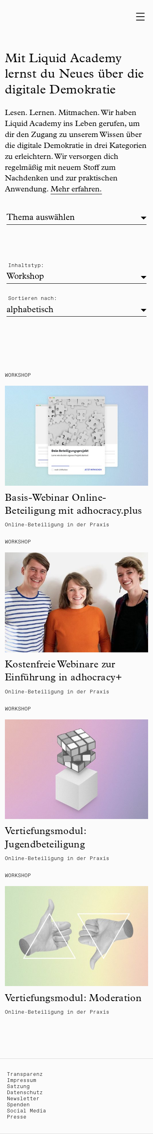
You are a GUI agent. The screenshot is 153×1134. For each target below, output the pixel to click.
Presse (17, 1117)
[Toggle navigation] (140, 16)
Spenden (18, 1105)
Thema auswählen (41, 218)
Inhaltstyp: (26, 265)
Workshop (25, 277)
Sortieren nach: (32, 298)
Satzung (18, 1086)
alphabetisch (30, 310)
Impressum (21, 1080)
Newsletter (23, 1098)
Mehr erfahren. (76, 190)
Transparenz (25, 1074)
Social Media (26, 1111)
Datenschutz (25, 1092)
